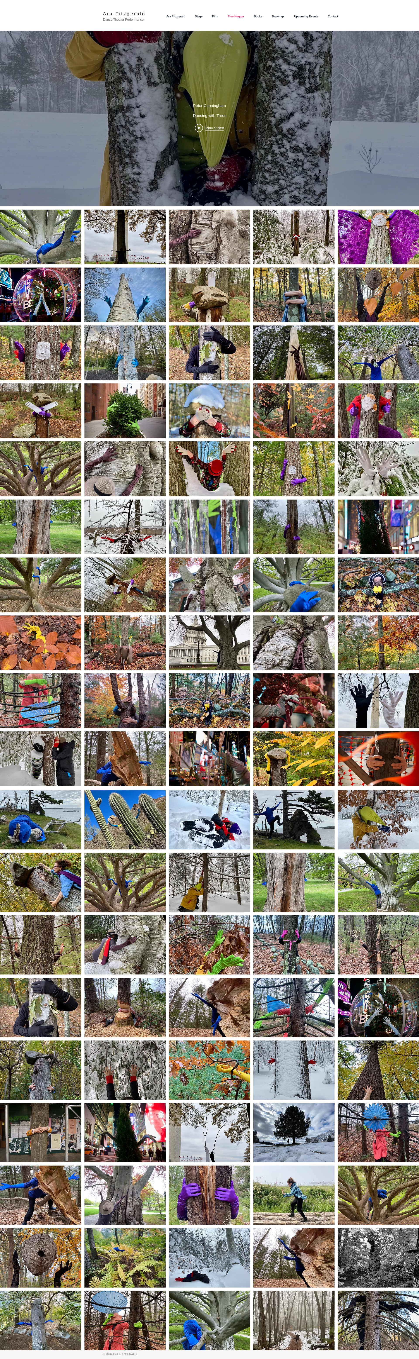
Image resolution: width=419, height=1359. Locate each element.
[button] (40, 237)
